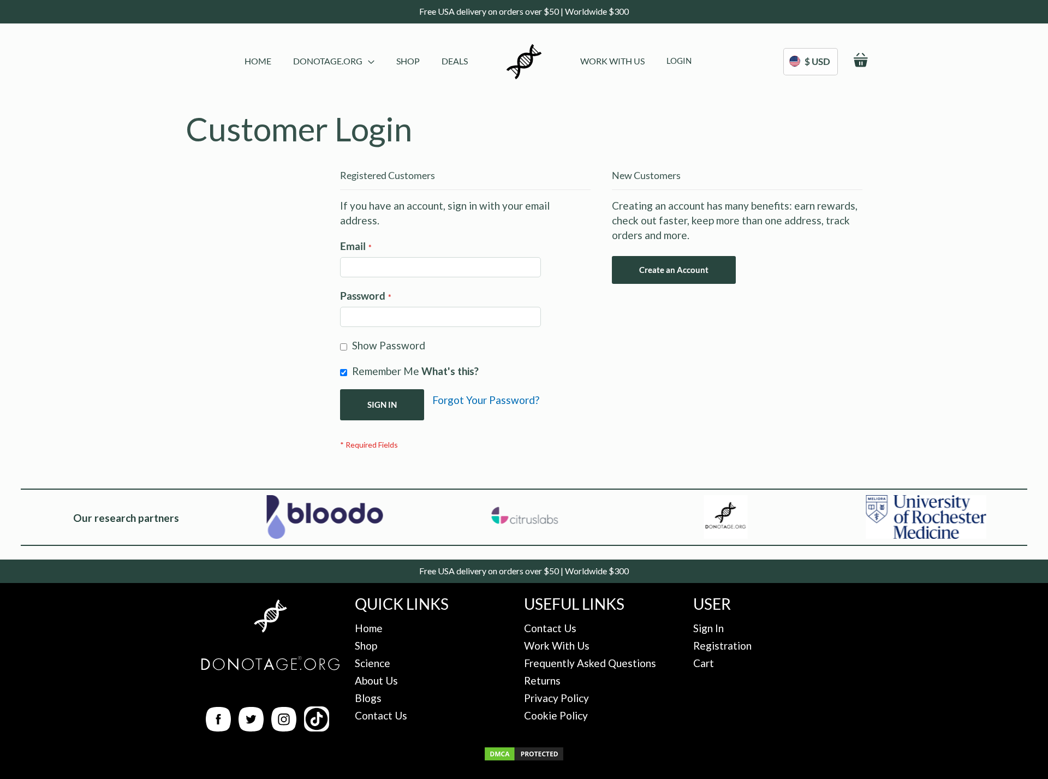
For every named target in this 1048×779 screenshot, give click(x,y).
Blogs (368, 698)
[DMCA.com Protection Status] (524, 758)
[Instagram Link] (283, 727)
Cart (703, 663)
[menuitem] (258, 61)
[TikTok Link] (316, 727)
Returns (542, 680)
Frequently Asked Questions (590, 663)
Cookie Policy (556, 715)
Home (369, 628)
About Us (376, 680)
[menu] (356, 61)
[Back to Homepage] (270, 618)
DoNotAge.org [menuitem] (327, 61)
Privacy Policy (556, 698)
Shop (366, 645)
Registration (722, 645)
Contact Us (381, 715)
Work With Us (557, 645)
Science (372, 663)
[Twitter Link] (251, 727)
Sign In (708, 628)
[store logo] (524, 62)
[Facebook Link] (218, 727)
